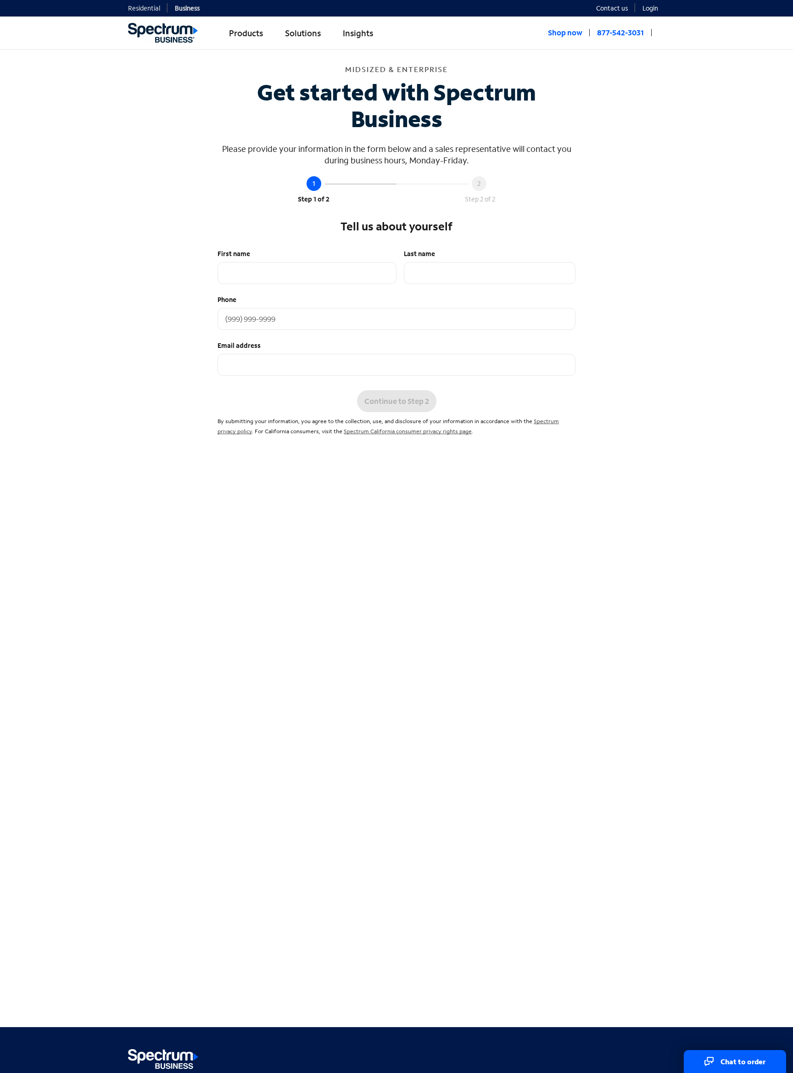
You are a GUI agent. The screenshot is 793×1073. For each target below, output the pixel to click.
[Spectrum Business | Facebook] (617, 1057)
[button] (653, 7)
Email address (239, 345)
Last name (419, 253)
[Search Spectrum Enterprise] (662, 32)
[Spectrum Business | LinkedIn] (637, 1057)
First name (234, 253)
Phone (227, 299)
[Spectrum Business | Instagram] (657, 1057)
